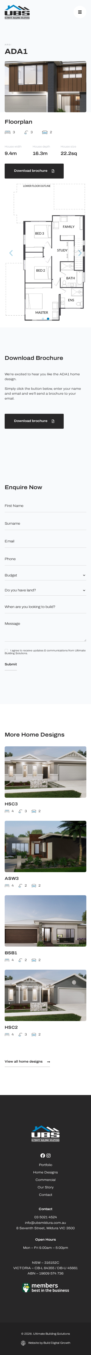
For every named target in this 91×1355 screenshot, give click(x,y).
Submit (11, 664)
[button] (11, 253)
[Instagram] (48, 1155)
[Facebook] (42, 1155)
